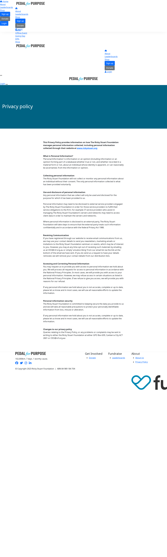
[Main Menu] (1, 75)
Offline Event (21, 33)
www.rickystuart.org (87, 148)
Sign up (20, 21)
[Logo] (30, 3)
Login (20, 29)
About (18, 11)
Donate (20, 25)
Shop (17, 17)
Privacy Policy (141, 362)
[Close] (7, 84)
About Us (139, 357)
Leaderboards (21, 14)
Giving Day (20, 36)
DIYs (17, 39)
